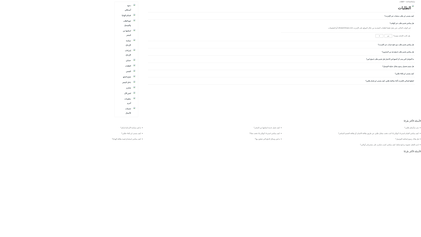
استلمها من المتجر (127, 33)
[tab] (281, 16)
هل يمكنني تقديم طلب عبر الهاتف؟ (402, 23)
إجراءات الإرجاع (128, 53)
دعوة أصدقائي (128, 8)
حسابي (128, 60)
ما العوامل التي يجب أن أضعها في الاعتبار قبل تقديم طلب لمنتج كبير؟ (390, 59)
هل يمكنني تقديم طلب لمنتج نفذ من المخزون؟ (398, 52)
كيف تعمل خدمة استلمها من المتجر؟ (267, 128)
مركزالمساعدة (410, 1)
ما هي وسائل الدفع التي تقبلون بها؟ (267, 139)
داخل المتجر (126, 82)
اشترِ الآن (127, 93)
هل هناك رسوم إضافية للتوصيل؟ (407, 139)
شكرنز (128, 88)
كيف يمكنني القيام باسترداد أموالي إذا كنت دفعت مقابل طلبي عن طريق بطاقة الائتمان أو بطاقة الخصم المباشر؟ (378, 133)
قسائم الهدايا (126, 15)
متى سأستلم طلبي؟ (411, 128)
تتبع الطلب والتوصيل (127, 23)
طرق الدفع (127, 77)
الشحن (128, 71)
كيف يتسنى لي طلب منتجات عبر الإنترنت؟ (399, 16)
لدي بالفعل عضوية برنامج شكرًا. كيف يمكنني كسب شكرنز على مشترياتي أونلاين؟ (389, 145)
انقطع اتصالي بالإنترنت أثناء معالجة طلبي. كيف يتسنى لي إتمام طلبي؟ (390, 81)
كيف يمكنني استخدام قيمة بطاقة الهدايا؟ (126, 139)
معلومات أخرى (127, 101)
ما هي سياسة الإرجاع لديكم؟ (130, 128)
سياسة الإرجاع (128, 43)
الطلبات (401, 1)
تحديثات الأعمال (128, 111)
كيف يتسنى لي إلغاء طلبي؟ (404, 74)
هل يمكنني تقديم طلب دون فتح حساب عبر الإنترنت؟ (396, 45)
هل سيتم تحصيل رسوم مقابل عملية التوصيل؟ (398, 66)
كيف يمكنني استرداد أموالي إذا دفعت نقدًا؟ (264, 133)
